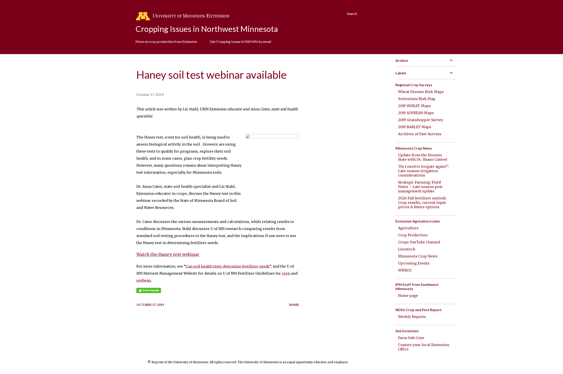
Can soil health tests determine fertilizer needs (228, 266)
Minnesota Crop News (417, 256)
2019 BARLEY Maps (414, 127)
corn (286, 273)
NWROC (405, 270)
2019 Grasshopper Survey (420, 120)
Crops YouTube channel (419, 242)
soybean (143, 280)
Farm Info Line (411, 338)
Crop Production (413, 235)
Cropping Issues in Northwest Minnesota (206, 29)
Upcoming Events (414, 263)
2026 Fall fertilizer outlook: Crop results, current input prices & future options (422, 202)
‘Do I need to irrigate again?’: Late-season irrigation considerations (423, 170)
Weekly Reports (412, 316)
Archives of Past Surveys (419, 134)
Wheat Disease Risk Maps (421, 91)
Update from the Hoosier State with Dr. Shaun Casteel (422, 157)
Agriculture (408, 228)
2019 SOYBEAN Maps (416, 113)
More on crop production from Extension (166, 41)
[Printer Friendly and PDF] (148, 292)
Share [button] (294, 304)
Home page (408, 295)
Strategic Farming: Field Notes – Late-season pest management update (420, 186)
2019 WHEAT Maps (414, 106)
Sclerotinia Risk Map (416, 99)
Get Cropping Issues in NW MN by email (240, 41)
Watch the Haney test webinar (167, 254)
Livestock (406, 249)
